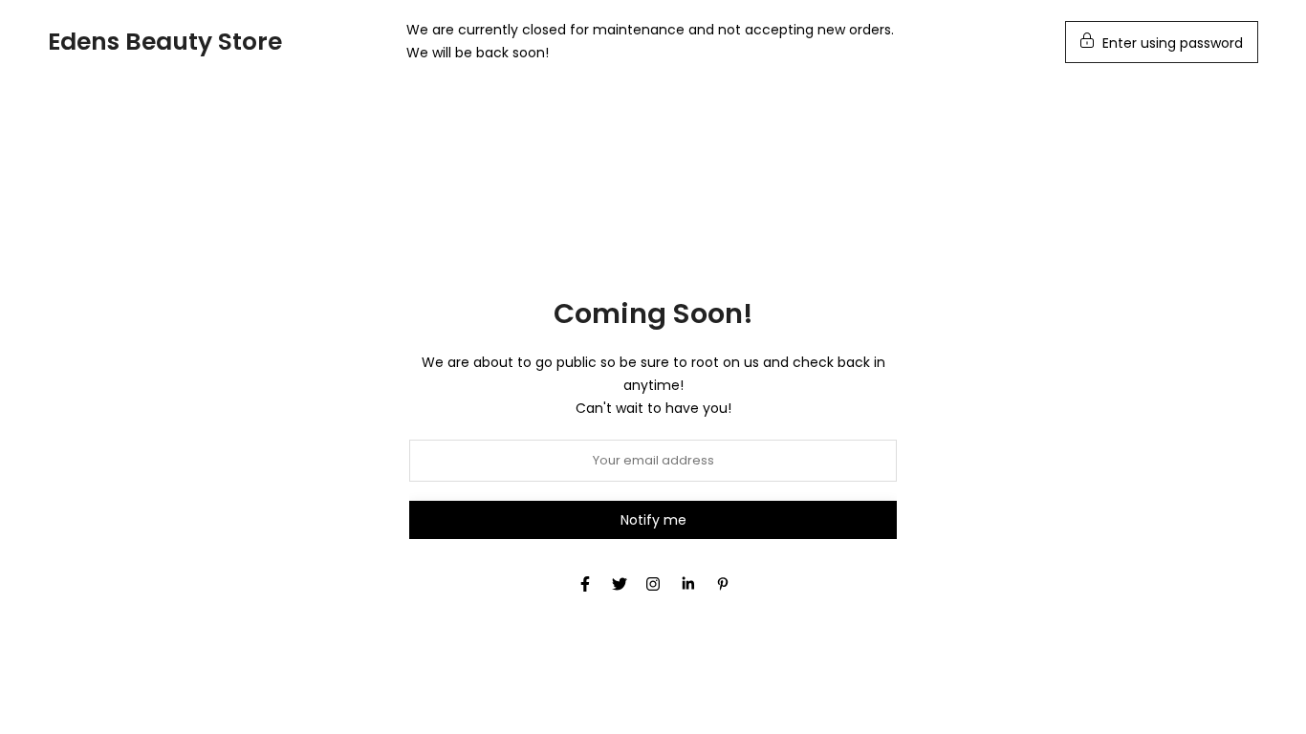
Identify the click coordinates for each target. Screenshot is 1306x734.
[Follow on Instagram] (653, 583)
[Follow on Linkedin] (688, 583)
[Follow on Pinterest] (722, 583)
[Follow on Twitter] (619, 583)
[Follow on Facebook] (585, 583)
